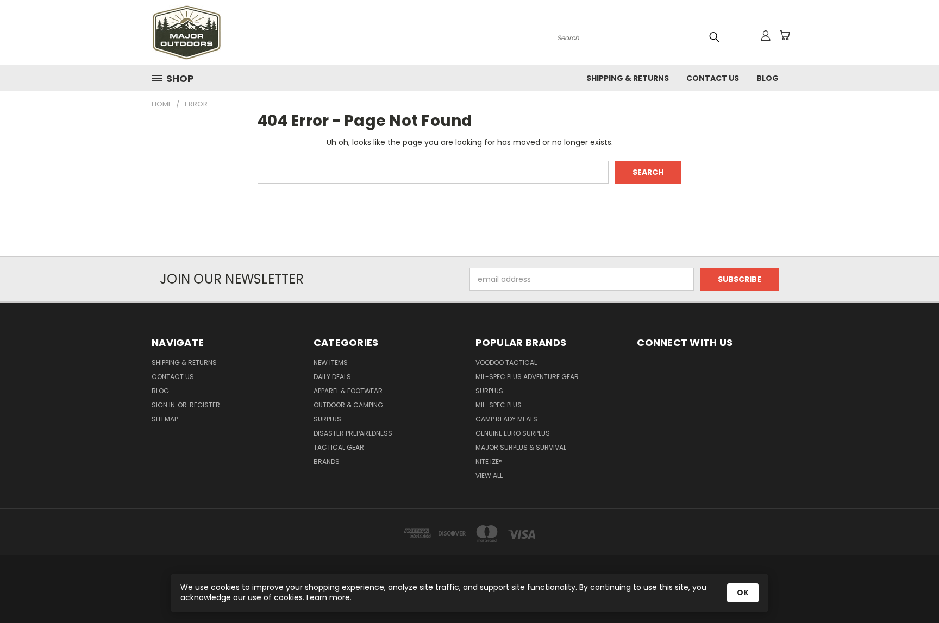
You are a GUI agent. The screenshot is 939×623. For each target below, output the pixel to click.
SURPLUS (327, 419)
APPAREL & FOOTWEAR (348, 390)
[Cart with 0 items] (784, 35)
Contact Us (712, 78)
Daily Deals (332, 376)
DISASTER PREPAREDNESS (353, 433)
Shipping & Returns (627, 78)
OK (743, 592)
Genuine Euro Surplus (512, 433)
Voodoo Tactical (506, 362)
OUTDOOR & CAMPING (348, 405)
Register (205, 405)
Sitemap (165, 419)
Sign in (164, 405)
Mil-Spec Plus (498, 405)
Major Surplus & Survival (520, 447)
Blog (767, 78)
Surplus (489, 390)
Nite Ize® (489, 461)
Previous (910, 589)
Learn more (328, 597)
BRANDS (327, 461)
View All (489, 475)
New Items (331, 362)
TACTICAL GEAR (339, 447)
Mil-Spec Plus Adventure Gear (527, 376)
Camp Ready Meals (506, 419)
